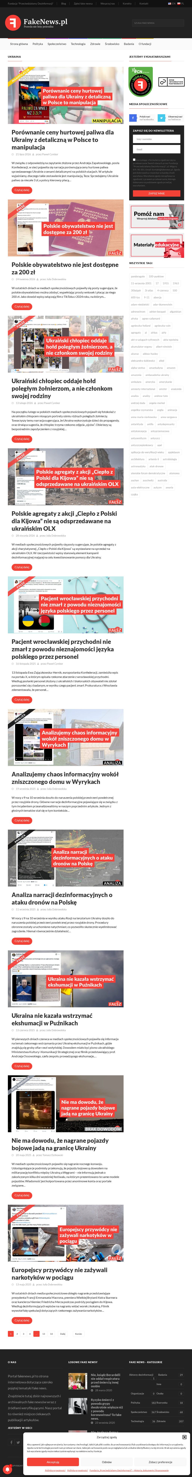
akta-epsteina (170, 339)
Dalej (62, 1333)
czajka (134, 494)
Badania (129, 44)
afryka (134, 318)
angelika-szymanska (142, 409)
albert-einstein (164, 346)
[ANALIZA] (66, 737)
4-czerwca (163, 290)
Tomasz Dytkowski (53, 1155)
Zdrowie (95, 44)
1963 (176, 283)
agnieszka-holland (140, 325)
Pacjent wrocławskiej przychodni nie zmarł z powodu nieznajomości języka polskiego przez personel (63, 649)
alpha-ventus (138, 367)
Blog (63, 3)
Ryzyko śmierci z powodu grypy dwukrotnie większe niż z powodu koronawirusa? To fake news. (107, 1409)
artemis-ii (153, 459)
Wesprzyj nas (107, 3)
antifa (150, 424)
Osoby (169, 1393)
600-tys (135, 297)
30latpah (136, 290)
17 (157, 283)
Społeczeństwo (57, 44)
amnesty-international (143, 388)
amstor (163, 388)
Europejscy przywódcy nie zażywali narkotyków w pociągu (59, 1273)
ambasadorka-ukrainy (157, 374)
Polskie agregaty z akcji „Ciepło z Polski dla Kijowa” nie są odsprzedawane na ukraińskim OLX (64, 521)
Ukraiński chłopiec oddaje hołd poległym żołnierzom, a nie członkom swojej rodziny (62, 388)
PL (182, 3)
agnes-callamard (151, 318)
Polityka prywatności (55, 1470)
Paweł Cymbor (50, 154)
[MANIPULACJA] (66, 95)
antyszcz (155, 438)
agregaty (136, 332)
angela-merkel (157, 403)
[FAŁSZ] (66, 227)
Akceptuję (53, 1462)
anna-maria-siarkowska (144, 417)
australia (162, 480)
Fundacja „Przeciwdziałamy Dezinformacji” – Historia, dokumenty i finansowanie (129, 1470)
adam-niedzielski (140, 304)
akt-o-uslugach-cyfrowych (145, 339)
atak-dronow (157, 466)
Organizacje (143, 1393)
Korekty (127, 3)
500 (175, 290)
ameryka (150, 381)
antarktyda (137, 424)
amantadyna (156, 367)
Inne (169, 1384)
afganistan (175, 311)
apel (159, 445)
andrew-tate (161, 395)
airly (164, 332)
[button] (184, 1437)
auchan (135, 480)
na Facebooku (147, 119)
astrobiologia (170, 459)
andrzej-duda (138, 403)
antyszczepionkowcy (142, 445)
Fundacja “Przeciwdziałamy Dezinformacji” (30, 3)
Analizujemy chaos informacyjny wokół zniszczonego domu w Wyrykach (65, 777)
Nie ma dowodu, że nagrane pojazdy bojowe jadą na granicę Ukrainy (60, 1144)
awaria (169, 487)
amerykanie (165, 381)
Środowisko (112, 44)
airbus (154, 332)
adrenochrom (138, 311)
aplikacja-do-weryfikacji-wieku (147, 452)
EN (174, 3)
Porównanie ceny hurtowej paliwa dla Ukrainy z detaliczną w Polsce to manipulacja (63, 139)
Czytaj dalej (22, 190)
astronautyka (138, 466)
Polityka (38, 44)
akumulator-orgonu (141, 346)
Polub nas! (145, 116)
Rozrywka (170, 1402)
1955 (166, 283)
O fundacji (145, 44)
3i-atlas (149, 290)
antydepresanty (166, 424)
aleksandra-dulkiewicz (143, 360)
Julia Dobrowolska (56, 279)
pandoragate (138, 276)
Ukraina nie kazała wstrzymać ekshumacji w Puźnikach (52, 1019)
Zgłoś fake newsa (83, 3)
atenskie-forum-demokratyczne (148, 473)
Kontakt (144, 3)
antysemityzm (138, 438)
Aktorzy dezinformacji (142, 1376)
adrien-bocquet (157, 311)
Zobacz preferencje (160, 1462)
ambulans (136, 381)
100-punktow (156, 276)
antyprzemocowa (160, 431)
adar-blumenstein (162, 304)
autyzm (158, 487)
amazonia (136, 374)
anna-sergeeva (169, 417)
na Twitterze (174, 119)
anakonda (176, 388)
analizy (146, 395)
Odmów (107, 1462)
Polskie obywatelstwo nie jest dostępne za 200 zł (65, 268)
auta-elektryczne (140, 487)
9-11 (146, 297)
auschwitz (148, 480)
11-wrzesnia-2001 (141, 283)
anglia (160, 409)
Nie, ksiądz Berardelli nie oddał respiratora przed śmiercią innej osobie (105, 1380)
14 (51, 1333)
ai (146, 332)
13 (43, 1333)
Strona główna (19, 44)
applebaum (174, 452)
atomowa (174, 473)
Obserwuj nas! (175, 116)
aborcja (157, 297)
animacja (172, 409)
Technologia (78, 44)
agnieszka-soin (162, 325)
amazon (171, 367)
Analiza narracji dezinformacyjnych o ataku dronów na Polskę (62, 898)
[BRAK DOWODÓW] (66, 1103)
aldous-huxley (150, 353)
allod (161, 360)
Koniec (78, 1333)
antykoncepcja (139, 431)
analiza (135, 395)
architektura (137, 459)
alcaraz (135, 353)
